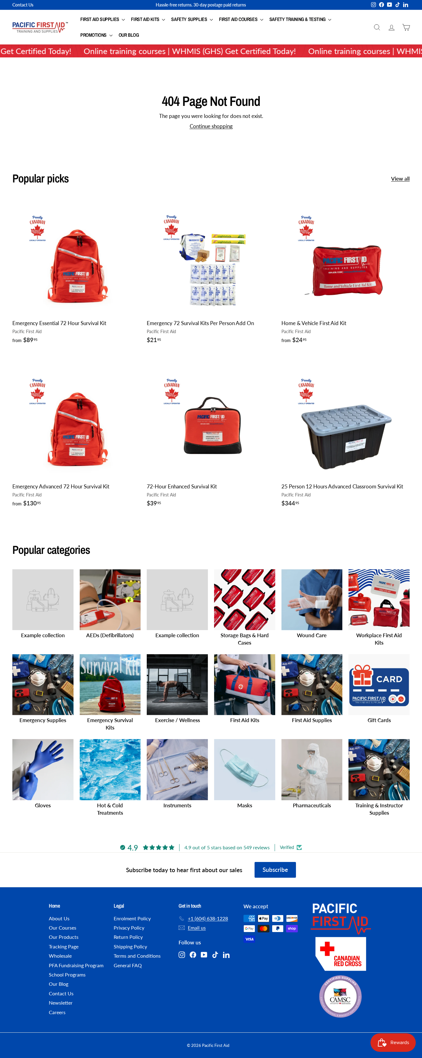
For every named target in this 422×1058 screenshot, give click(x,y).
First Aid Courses (239, 19)
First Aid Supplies (100, 19)
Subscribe (275, 869)
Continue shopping (211, 126)
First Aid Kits (145, 19)
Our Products (63, 937)
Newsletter (61, 1003)
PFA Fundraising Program (76, 965)
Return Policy (128, 937)
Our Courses (62, 927)
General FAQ (128, 965)
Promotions (94, 34)
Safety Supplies (189, 19)
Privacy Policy (129, 927)
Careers (57, 1012)
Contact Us (22, 4)
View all (400, 178)
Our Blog (129, 34)
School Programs (67, 974)
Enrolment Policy (132, 918)
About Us (59, 918)
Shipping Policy (130, 946)
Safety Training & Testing (298, 19)
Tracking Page (63, 946)
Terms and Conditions (137, 956)
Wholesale (60, 956)
